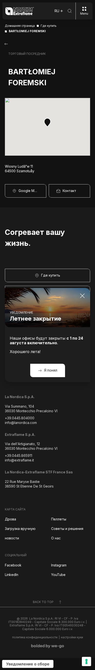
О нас (56, 538)
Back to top (43, 602)
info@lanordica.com (21, 423)
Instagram (58, 565)
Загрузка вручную (20, 528)
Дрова (10, 519)
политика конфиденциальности (34, 637)
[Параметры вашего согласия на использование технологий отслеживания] (86, 661)
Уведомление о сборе (27, 663)
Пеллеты (58, 519)
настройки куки (72, 637)
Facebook (13, 565)
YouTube (58, 575)
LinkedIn (11, 575)
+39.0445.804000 (19, 418)
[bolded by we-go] (47, 646)
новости (12, 538)
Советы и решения (67, 528)
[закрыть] (82, 295)
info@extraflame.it (19, 460)
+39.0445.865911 (18, 455)
